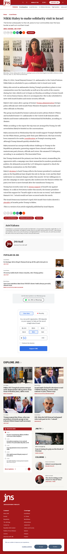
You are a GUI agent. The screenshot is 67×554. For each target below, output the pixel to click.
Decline (55, 546)
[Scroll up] (26, 469)
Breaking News (11, 429)
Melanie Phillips (49, 466)
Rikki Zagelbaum (18, 287)
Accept (41, 546)
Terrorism (39, 218)
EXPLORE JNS (11, 362)
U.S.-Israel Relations (11, 218)
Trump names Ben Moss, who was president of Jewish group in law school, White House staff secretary (17, 419)
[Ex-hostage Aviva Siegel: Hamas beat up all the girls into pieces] (60, 263)
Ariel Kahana (8, 29)
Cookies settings (27, 546)
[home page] (7, 3)
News (5, 14)
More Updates (9, 469)
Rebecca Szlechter (8, 287)
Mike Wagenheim (49, 393)
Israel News (13, 14)
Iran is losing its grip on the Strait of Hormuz (49, 450)
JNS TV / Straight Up (40, 446)
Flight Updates (55, 7)
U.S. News (5, 385)
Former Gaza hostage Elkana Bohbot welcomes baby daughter (18, 435)
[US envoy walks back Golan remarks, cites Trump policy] (60, 274)
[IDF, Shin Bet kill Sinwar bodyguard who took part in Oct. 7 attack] (49, 405)
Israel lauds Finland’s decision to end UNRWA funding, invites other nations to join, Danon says (49, 389)
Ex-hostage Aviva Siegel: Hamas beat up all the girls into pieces (25, 262)
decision (12, 171)
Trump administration (45, 103)
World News (6, 281)
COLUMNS (39, 457)
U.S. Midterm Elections (44, 7)
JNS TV (38, 428)
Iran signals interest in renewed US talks (17, 448)
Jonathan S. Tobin (50, 481)
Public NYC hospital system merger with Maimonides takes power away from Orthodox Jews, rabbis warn (17, 389)
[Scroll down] (29, 469)
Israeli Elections (33, 7)
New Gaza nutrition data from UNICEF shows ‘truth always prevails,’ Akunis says (27, 284)
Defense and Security (26, 218)
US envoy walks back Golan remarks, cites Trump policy (23, 273)
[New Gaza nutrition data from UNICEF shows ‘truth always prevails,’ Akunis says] (60, 285)
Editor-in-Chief (49, 475)
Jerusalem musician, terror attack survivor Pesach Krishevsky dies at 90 (18, 441)
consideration (29, 138)
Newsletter (34, 2)
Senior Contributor (50, 462)
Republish (31, 33)
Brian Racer (38, 421)
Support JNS (55, 2)
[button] (11, 32)
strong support (35, 187)
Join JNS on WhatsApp (35, 300)
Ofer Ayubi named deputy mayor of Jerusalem (17, 455)
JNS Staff (17, 29)
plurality (7, 202)
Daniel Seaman (39, 453)
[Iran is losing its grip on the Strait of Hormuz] (49, 439)
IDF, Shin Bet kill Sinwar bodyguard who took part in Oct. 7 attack (48, 418)
